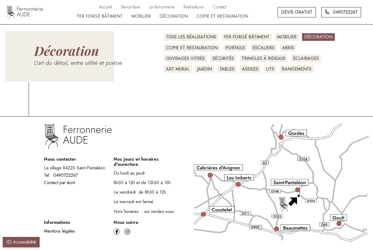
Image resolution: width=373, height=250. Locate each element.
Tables (227, 69)
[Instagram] (127, 231)
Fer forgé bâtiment (247, 37)
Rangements (297, 69)
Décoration (318, 37)
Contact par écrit (59, 182)
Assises (250, 69)
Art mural (178, 69)
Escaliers (263, 48)
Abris (288, 48)
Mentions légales (59, 231)
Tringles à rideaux (263, 58)
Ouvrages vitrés (185, 58)
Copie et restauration (192, 48)
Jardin (204, 69)
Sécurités (223, 58)
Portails (235, 48)
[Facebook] (117, 231)
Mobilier (287, 37)
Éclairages (306, 58)
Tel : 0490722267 (61, 175)
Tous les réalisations (191, 37)
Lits (270, 69)
